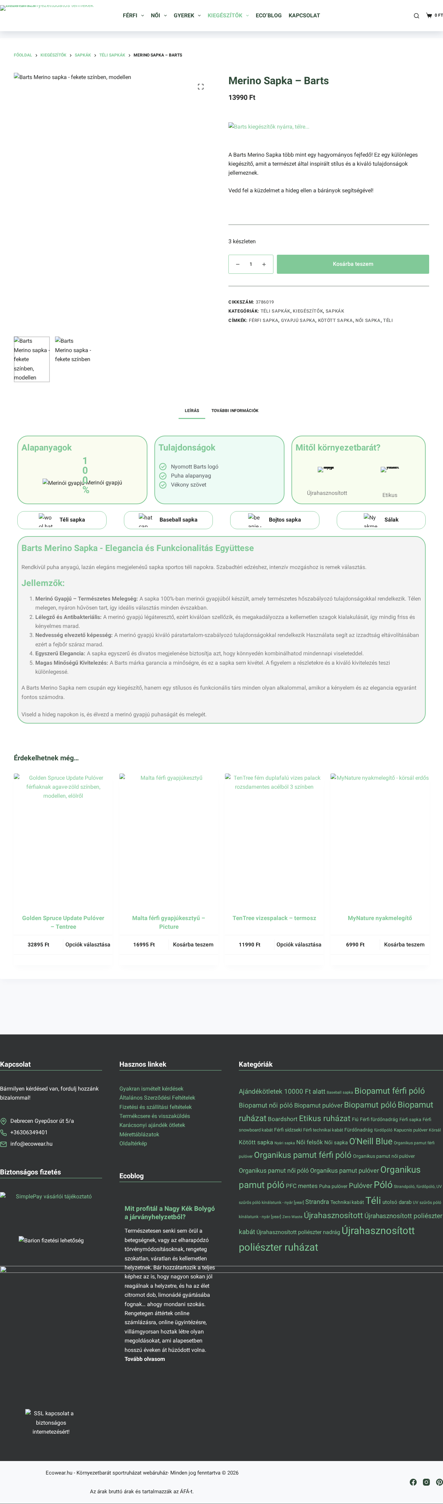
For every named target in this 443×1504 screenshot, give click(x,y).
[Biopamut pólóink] (274, 520)
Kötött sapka (335, 320)
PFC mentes (302, 1185)
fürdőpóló (383, 1130)
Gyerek (184, 15)
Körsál (435, 1130)
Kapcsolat (304, 15)
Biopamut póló (370, 1105)
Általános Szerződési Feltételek (157, 1097)
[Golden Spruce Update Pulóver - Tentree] (63, 839)
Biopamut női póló (266, 1105)
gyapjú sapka (298, 320)
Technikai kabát (347, 1202)
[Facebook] (413, 1482)
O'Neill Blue (370, 1141)
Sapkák (335, 311)
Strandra (317, 1201)
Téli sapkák (275, 311)
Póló (383, 1184)
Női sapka (368, 320)
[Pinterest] (439, 1482)
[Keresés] (416, 15)
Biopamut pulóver (318, 1105)
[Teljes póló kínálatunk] (381, 520)
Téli (388, 320)
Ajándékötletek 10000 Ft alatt (282, 1091)
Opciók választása (87, 944)
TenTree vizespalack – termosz (274, 918)
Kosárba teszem (353, 264)
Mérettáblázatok (139, 1134)
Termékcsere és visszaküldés (154, 1116)
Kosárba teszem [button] (193, 944)
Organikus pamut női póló (274, 1170)
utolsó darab (397, 1202)
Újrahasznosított (333, 1215)
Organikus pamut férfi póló (303, 1155)
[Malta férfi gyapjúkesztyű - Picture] (168, 839)
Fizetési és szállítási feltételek (155, 1107)
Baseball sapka (340, 1092)
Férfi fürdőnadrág (379, 1119)
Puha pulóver (333, 1186)
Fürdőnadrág (358, 1130)
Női (155, 15)
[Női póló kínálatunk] (168, 520)
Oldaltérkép (133, 1143)
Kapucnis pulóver (410, 1130)
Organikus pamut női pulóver (384, 1156)
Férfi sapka (263, 320)
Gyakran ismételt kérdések (151, 1088)
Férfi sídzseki (288, 1130)
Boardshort (283, 1119)
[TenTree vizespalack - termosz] (274, 839)
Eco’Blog (269, 15)
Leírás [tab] (192, 410)
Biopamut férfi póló (389, 1091)
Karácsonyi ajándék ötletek (152, 1125)
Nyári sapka (284, 1143)
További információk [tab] (235, 410)
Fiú (355, 1119)
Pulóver (360, 1185)
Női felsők (309, 1142)
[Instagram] (426, 1482)
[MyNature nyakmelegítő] (380, 839)
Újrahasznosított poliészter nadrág (298, 1232)
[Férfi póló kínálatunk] (62, 520)
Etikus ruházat (325, 1118)
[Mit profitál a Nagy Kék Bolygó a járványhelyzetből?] (170, 1282)
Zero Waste (292, 1216)
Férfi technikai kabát (323, 1130)
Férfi (130, 15)
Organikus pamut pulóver (344, 1170)
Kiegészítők (225, 15)
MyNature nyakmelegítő (380, 918)
